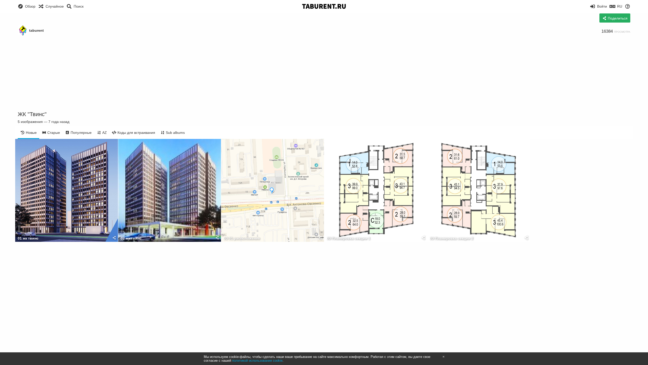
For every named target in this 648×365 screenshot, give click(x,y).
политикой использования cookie (257, 360)
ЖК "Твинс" (32, 114)
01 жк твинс (28, 238)
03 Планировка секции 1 (348, 238)
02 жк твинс (131, 238)
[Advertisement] (324, 73)
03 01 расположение (242, 238)
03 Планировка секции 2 (451, 238)
